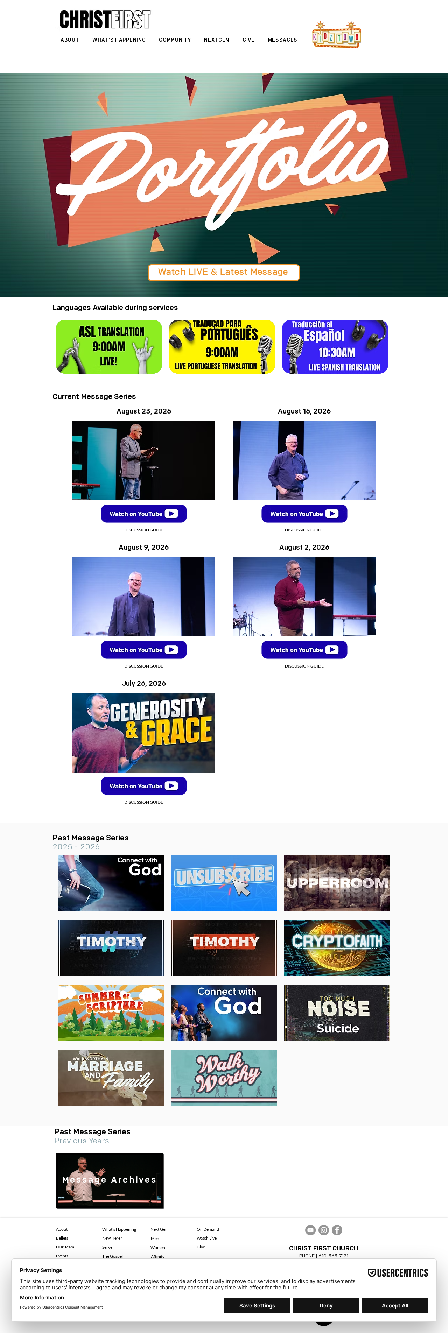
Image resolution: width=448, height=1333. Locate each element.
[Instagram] (323, 1230)
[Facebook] (337, 1230)
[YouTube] (310, 1230)
